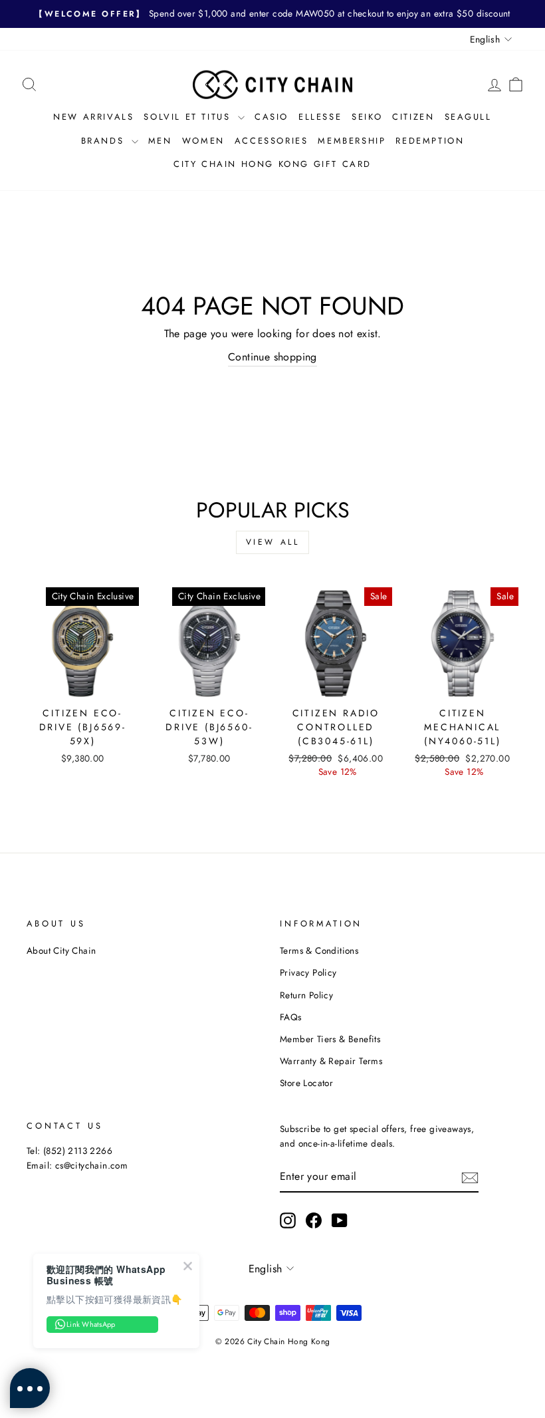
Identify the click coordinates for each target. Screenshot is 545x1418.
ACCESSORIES (271, 140)
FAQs (291, 1017)
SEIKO (367, 116)
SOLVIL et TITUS (189, 116)
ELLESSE (320, 116)
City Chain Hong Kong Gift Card (272, 164)
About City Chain (61, 950)
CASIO (271, 116)
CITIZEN (413, 116)
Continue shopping (272, 356)
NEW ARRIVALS (93, 116)
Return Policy (306, 995)
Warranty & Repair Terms (331, 1060)
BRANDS (104, 140)
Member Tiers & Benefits (330, 1039)
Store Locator (306, 1082)
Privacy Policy (308, 972)
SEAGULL (468, 116)
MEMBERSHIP (351, 140)
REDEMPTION (429, 140)
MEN (160, 140)
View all (273, 542)
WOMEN (203, 140)
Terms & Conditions (319, 950)
